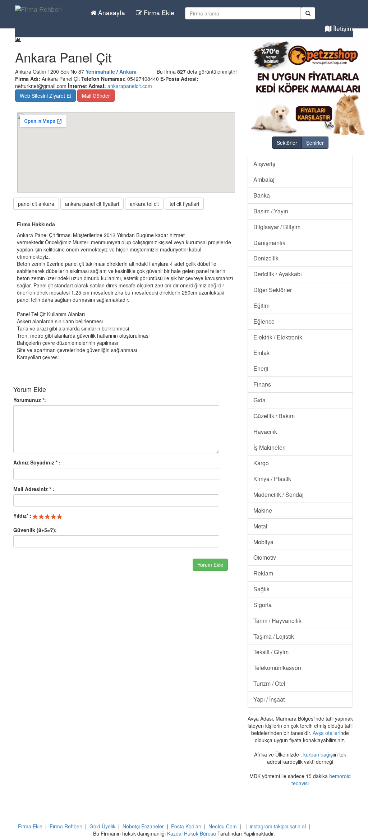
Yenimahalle (100, 71)
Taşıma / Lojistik (273, 636)
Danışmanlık (269, 243)
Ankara (128, 71)
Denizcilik (266, 258)
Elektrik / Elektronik (277, 337)
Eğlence (264, 321)
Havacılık (265, 431)
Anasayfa (110, 12)
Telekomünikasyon (277, 667)
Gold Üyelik (102, 826)
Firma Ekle (158, 12)
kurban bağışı (318, 754)
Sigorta (262, 605)
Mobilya (263, 542)
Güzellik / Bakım (274, 416)
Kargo (261, 463)
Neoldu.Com (222, 826)
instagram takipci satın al (278, 826)
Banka (261, 195)
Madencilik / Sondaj (278, 494)
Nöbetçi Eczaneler (143, 826)
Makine (262, 510)
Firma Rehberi (66, 826)
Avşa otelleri (326, 732)
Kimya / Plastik (272, 479)
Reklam (263, 573)
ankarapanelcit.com (129, 85)
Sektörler (287, 142)
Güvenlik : (35, 529)
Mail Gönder (96, 95)
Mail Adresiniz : (33, 489)
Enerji (260, 368)
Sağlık (261, 589)
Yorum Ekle (210, 564)
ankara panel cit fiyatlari (92, 203)
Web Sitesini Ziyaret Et (45, 95)
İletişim (342, 28)
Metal (260, 526)
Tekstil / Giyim (271, 652)
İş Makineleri (269, 447)
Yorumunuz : (29, 399)
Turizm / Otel (269, 683)
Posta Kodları (186, 826)
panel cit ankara (36, 203)
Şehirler (315, 142)
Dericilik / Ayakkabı (277, 274)
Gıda (259, 400)
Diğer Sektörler (272, 290)
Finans (262, 384)
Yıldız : (22, 515)
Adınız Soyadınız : (37, 462)
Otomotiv (264, 557)
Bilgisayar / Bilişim (276, 227)
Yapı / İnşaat (269, 699)
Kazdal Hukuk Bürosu (191, 833)
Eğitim (261, 305)
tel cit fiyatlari (184, 203)
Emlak (261, 352)
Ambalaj (264, 179)
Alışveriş (264, 163)
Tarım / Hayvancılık (277, 620)
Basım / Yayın (270, 211)
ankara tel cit (144, 203)
